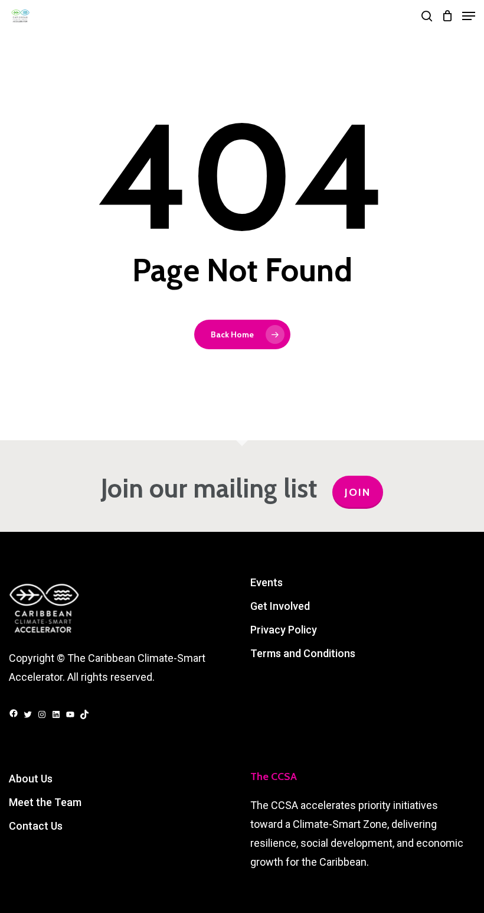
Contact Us (36, 826)
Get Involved (280, 606)
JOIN (358, 492)
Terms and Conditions (302, 653)
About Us (31, 778)
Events (266, 582)
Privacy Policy (283, 629)
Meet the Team (45, 802)
